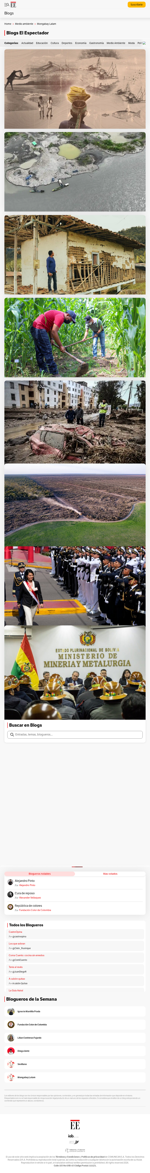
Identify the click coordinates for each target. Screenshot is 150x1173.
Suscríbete (137, 4)
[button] (145, 43)
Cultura (55, 43)
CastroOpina (15, 932)
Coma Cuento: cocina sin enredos (26, 955)
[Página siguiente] (90, 710)
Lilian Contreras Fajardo (29, 1037)
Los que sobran (17, 943)
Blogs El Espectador (27, 33)
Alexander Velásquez (30, 897)
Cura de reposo (25, 893)
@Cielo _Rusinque (21, 948)
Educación (42, 43)
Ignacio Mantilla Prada (29, 1011)
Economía (80, 43)
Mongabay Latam (26, 1077)
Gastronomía (96, 43)
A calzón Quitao (19, 983)
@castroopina (19, 936)
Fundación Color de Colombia (35, 910)
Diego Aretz (23, 1051)
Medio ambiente (24, 23)
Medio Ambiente (116, 43)
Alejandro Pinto (25, 881)
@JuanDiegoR (19, 971)
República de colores (28, 906)
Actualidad (27, 43)
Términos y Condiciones (68, 1156)
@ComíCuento (19, 960)
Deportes (67, 43)
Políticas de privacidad (92, 1156)
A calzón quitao (17, 978)
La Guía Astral (16, 990)
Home (7, 23)
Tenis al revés (15, 967)
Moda (131, 43)
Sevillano (22, 1064)
